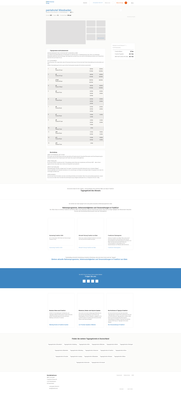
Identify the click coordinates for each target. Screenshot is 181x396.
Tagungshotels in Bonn (120, 350)
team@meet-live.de (53, 388)
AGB (133, 375)
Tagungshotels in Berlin (112, 344)
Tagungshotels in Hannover (91, 350)
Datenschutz (127, 375)
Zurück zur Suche (131, 16)
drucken (122, 389)
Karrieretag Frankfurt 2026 (55, 247)
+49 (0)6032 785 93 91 (98, 2)
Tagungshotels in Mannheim (61, 350)
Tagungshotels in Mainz (119, 356)
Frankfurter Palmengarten (114, 247)
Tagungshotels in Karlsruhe (82, 362)
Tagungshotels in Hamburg (70, 344)
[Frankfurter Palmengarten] (120, 225)
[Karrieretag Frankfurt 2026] (61, 225)
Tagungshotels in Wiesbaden (91, 356)
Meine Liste (107, 2)
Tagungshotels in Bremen (106, 356)
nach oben (130, 389)
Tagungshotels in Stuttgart (126, 344)
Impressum (119, 375)
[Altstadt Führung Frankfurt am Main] (90, 225)
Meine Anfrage (119, 2)
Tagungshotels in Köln (84, 344)
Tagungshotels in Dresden (62, 356)
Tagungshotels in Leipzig (76, 356)
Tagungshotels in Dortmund (98, 362)
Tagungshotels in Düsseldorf (55, 344)
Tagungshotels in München (98, 344)
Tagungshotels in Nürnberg (76, 350)
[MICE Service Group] (51, 2)
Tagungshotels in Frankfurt (106, 350)
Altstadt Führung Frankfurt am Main (87, 247)
